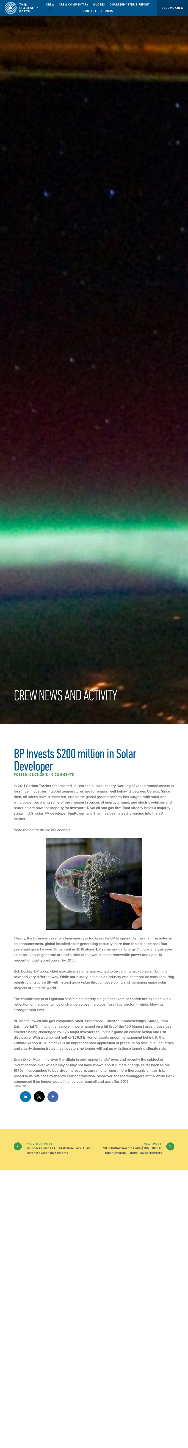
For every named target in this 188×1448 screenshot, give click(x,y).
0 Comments (62, 775)
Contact (89, 11)
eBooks (107, 11)
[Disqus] (94, 1250)
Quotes (99, 4)
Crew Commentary (73, 4)
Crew (50, 4)
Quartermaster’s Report (130, 4)
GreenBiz (62, 830)
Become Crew (172, 8)
